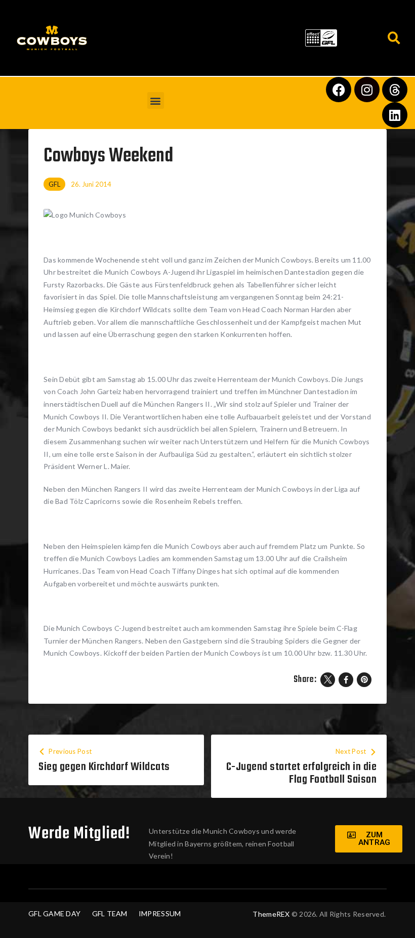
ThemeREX (271, 914)
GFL (54, 184)
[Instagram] (367, 89)
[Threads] (394, 89)
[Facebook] (338, 89)
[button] (197, 35)
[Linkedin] (394, 114)
